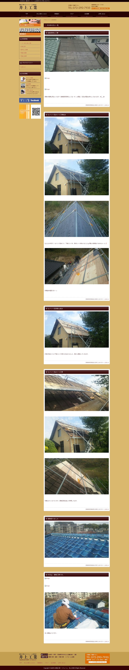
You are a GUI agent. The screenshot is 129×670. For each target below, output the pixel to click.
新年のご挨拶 (24, 49)
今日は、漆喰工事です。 (56, 575)
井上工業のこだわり (42, 13)
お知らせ (107, 105)
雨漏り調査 (24, 53)
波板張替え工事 (53, 33)
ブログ (71, 13)
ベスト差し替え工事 (26, 43)
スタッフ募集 (29, 78)
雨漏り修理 (24, 56)
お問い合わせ (101, 13)
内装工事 (23, 46)
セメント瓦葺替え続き (55, 308)
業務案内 (56, 13)
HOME (45, 19)
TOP (27, 13)
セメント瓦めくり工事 (55, 372)
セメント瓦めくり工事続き (57, 114)
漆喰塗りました (53, 519)
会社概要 (87, 13)
